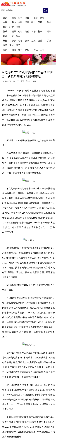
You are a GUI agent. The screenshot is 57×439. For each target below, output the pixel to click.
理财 (27, 22)
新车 (40, 31)
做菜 (14, 49)
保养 (18, 36)
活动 (42, 18)
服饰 (27, 40)
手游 (49, 40)
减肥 (33, 40)
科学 (11, 27)
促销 (40, 22)
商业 (33, 22)
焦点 (14, 18)
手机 (49, 22)
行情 (11, 36)
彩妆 (20, 40)
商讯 (5, 49)
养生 (36, 49)
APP (18, 45)
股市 (14, 22)
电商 (18, 27)
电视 (27, 31)
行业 (5, 31)
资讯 (5, 18)
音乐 (33, 31)
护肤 (14, 40)
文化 (11, 45)
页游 (5, 45)
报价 (5, 40)
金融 (5, 22)
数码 (5, 27)
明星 (14, 31)
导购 (5, 36)
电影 (20, 31)
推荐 (20, 18)
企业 (40, 40)
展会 (36, 18)
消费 (27, 18)
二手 (42, 49)
